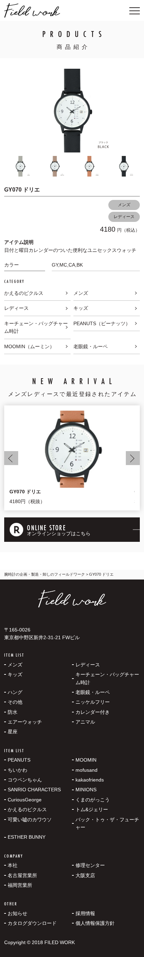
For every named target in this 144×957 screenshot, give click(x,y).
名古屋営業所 (22, 875)
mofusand (86, 770)
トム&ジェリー (91, 809)
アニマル (85, 722)
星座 (12, 731)
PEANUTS (19, 760)
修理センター (90, 865)
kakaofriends (89, 780)
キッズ (80, 308)
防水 (12, 712)
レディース (124, 216)
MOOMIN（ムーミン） (29, 346)
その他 (15, 702)
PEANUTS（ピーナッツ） (101, 323)
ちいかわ (17, 770)
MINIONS (85, 789)
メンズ (124, 204)
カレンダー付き (92, 712)
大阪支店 (85, 875)
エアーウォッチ (25, 722)
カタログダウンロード (32, 923)
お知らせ (17, 913)
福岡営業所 (20, 885)
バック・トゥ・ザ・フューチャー (107, 823)
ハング (15, 692)
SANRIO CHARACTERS (34, 789)
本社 (12, 865)
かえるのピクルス (23, 293)
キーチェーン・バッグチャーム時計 (36, 327)
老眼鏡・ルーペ (90, 346)
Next (133, 458)
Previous (11, 458)
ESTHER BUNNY (26, 837)
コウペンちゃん (25, 780)
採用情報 (85, 913)
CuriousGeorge (25, 799)
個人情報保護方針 (95, 923)
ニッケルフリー (92, 702)
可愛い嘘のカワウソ (30, 819)
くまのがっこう (92, 799)
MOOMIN (85, 760)
